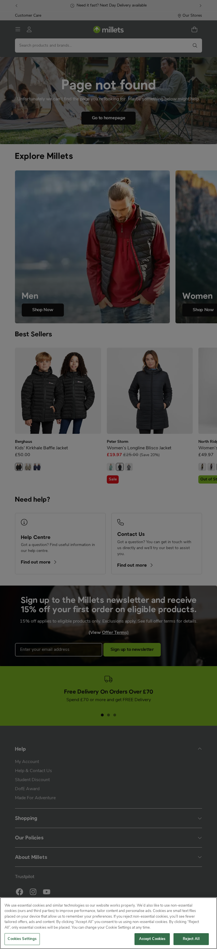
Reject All (191, 939)
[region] (108, 923)
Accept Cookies (152, 939)
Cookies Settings (22, 939)
